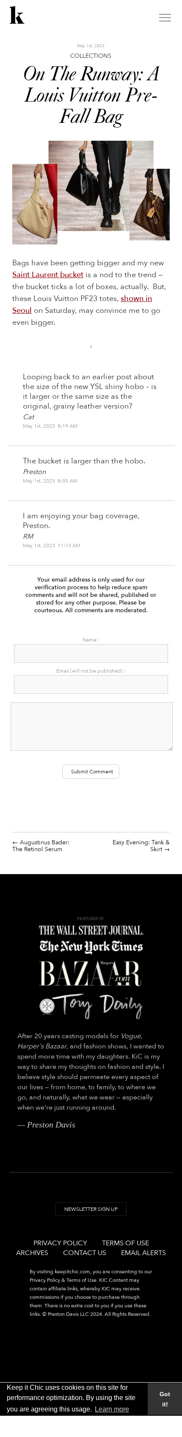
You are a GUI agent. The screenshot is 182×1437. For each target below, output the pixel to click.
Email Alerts (143, 1253)
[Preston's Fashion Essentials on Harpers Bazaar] (91, 973)
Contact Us (84, 1253)
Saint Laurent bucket (47, 275)
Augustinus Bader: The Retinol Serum (40, 845)
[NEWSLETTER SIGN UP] (91, 1217)
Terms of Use (125, 1243)
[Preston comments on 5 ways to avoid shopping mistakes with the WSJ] (91, 930)
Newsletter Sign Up (91, 1209)
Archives (32, 1253)
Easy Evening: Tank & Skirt (141, 845)
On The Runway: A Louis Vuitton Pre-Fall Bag (91, 96)
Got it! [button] (165, 1399)
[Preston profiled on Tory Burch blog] (91, 1006)
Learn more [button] (112, 1409)
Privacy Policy (60, 1243)
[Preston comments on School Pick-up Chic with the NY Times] (91, 948)
